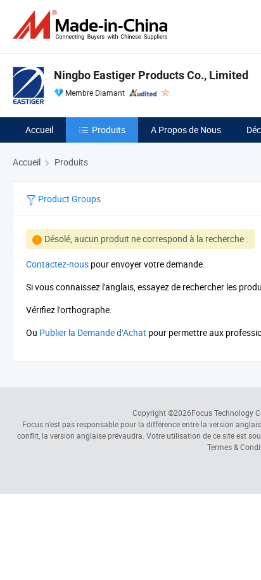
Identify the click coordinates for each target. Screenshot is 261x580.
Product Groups (68, 199)
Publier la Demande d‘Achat (92, 332)
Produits (108, 130)
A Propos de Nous (186, 130)
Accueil (39, 130)
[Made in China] (92, 25)
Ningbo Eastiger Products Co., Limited (151, 75)
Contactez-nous (57, 264)
